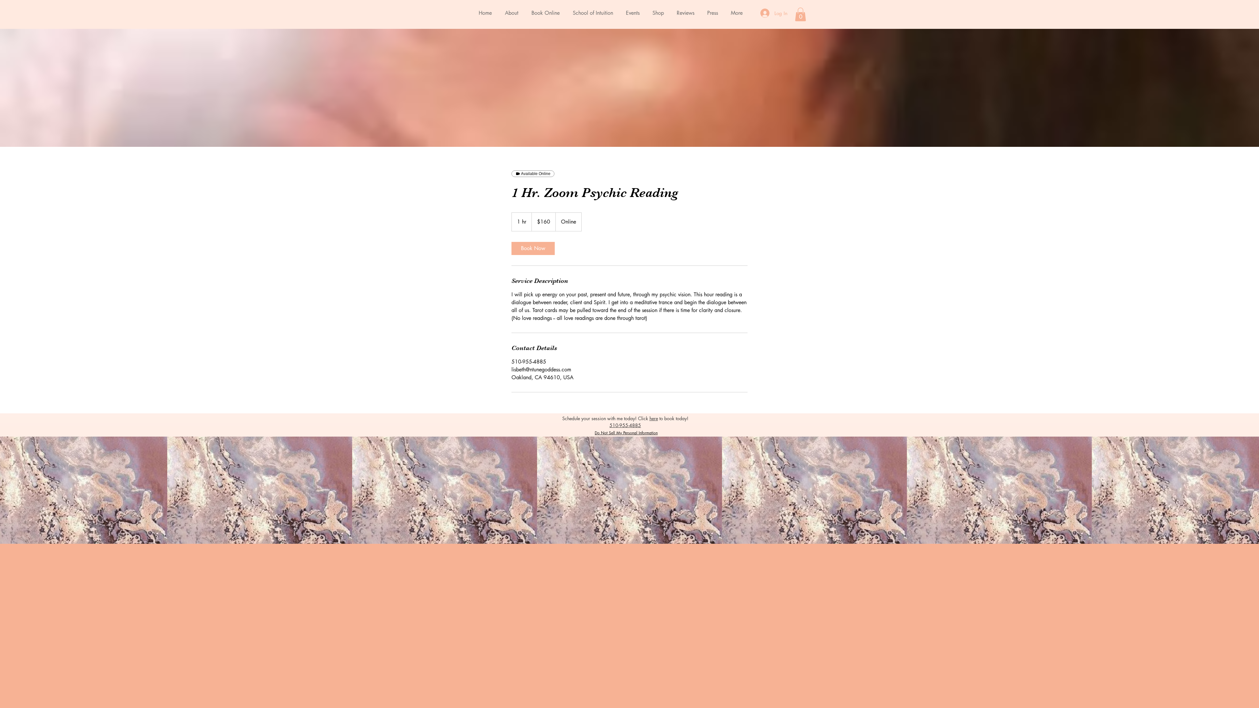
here (653, 418)
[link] (533, 248)
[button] (800, 14)
